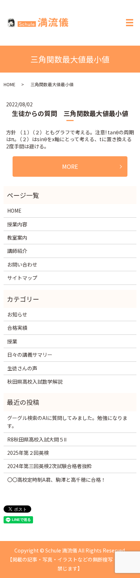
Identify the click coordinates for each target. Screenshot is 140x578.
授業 (12, 341)
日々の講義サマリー (29, 354)
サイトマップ (22, 277)
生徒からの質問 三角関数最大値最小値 (70, 113)
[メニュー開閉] (129, 22)
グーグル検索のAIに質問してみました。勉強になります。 (67, 421)
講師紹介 (17, 250)
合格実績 (17, 327)
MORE (70, 166)
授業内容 (17, 224)
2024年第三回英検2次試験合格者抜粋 (49, 466)
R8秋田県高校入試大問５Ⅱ (36, 439)
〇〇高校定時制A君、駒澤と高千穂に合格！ (56, 479)
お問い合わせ (22, 264)
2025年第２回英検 (28, 452)
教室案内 (17, 237)
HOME (9, 84)
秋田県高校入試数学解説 (34, 381)
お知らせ (17, 314)
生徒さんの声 (22, 368)
